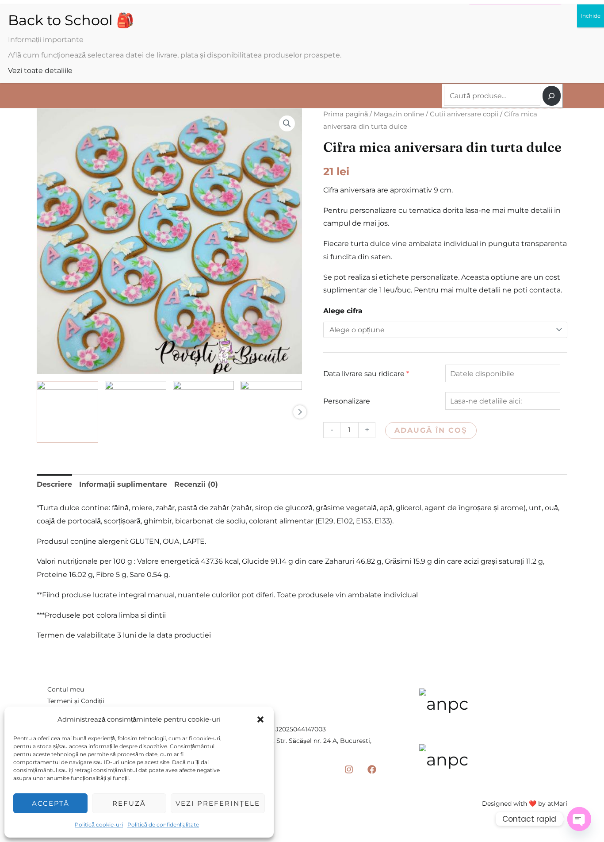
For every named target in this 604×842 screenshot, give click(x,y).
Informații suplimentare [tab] (123, 484)
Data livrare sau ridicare (366, 373)
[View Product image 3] (203, 411)
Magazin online (399, 114)
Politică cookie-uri (99, 824)
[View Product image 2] (135, 411)
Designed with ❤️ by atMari (524, 803)
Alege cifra (343, 311)
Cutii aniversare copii (464, 114)
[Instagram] (348, 769)
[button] (260, 719)
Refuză (129, 803)
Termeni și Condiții (75, 701)
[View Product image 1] (67, 411)
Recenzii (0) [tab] (196, 484)
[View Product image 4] (271, 411)
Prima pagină (345, 114)
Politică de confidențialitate (163, 824)
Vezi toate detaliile (40, 70)
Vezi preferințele (218, 803)
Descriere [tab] (54, 484)
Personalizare (346, 401)
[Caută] (552, 96)
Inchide (590, 15)
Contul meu (65, 689)
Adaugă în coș (430, 430)
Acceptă (50, 803)
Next (299, 412)
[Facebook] (371, 769)
